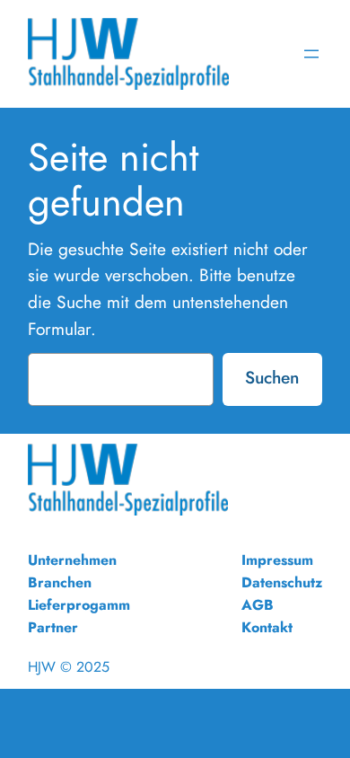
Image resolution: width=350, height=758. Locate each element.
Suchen (272, 377)
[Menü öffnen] (311, 54)
